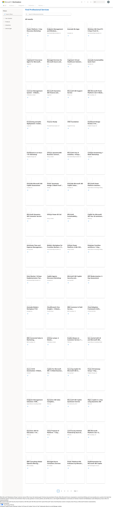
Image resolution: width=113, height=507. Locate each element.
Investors (86, 501)
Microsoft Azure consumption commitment (73, 497)
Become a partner (99, 497)
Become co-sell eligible (54, 498)
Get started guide (37, 497)
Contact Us (20, 506)
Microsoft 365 (30, 501)
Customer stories (21, 497)
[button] (26, 14)
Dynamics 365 (22, 501)
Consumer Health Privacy (6, 506)
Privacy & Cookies (27, 506)
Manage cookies (57, 506)
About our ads (49, 506)
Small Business (57, 501)
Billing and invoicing (89, 497)
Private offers (58, 497)
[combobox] (48, 14)
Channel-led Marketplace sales (86, 498)
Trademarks (42, 506)
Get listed (106, 497)
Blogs (15, 497)
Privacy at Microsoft (79, 501)
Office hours (29, 497)
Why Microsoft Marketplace (7, 497)
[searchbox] (14, 14)
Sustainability (92, 501)
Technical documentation (48, 497)
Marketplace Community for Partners (69, 498)
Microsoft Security (11, 501)
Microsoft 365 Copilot (39, 501)
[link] (35, 36)
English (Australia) (4, 503)
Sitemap (15, 506)
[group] (27, 35)
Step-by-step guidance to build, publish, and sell (35, 498)
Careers (63, 501)
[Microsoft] (6, 2)
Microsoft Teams (49, 501)
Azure (17, 501)
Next (75, 491)
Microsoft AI (3, 501)
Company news (69, 501)
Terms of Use (36, 506)
